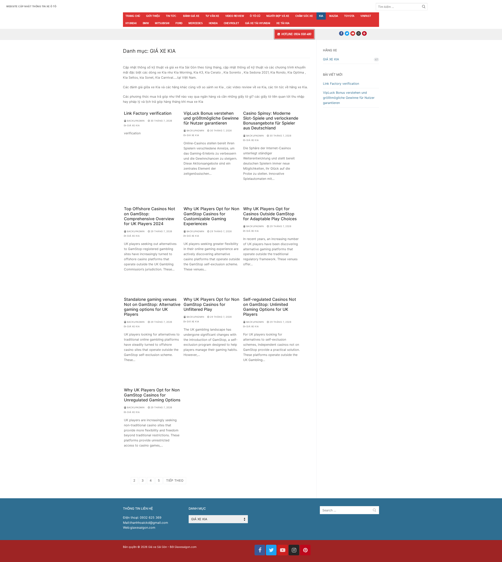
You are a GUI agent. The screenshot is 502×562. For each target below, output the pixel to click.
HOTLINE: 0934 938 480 (296, 34)
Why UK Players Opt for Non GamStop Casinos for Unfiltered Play (211, 304)
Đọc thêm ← (136, 141)
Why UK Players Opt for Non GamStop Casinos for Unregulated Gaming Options (152, 394)
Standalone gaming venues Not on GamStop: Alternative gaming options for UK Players (152, 307)
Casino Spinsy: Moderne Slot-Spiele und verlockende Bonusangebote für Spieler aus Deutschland (270, 121)
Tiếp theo (175, 480)
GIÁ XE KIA (133, 125)
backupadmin (135, 120)
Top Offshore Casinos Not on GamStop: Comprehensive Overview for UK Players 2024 (149, 216)
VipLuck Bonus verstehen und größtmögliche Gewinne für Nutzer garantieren (211, 118)
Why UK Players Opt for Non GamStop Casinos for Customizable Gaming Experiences (211, 216)
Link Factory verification (147, 113)
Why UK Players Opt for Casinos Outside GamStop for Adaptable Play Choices (270, 213)
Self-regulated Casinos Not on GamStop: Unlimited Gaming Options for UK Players (269, 307)
